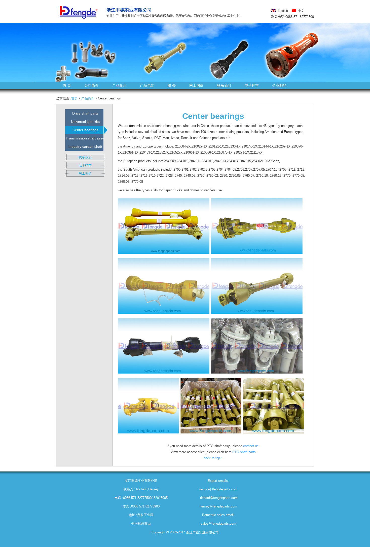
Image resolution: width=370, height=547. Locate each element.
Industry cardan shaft (85, 146)
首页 (74, 98)
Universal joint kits (85, 122)
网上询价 (196, 85)
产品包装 (147, 85)
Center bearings (85, 130)
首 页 (67, 85)
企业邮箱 (279, 85)
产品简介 (119, 85)
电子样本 (252, 85)
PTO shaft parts (244, 452)
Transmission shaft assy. (85, 138)
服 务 (172, 85)
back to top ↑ (213, 458)
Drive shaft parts (85, 113)
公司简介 (92, 85)
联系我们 (224, 85)
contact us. (251, 446)
